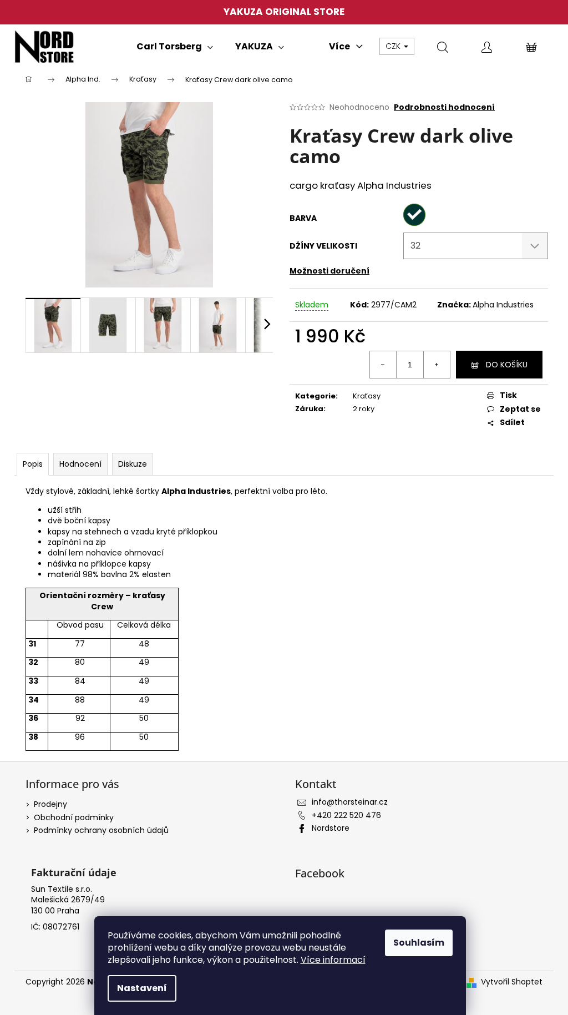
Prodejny (50, 804)
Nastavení (142, 988)
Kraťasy (367, 396)
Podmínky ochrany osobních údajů (101, 830)
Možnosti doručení (329, 270)
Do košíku (507, 364)
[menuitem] (174, 46)
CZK (394, 46)
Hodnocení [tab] (80, 463)
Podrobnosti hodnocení (444, 107)
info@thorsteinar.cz (350, 801)
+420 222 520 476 (346, 815)
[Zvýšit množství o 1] (436, 364)
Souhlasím (418, 942)
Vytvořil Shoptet (511, 982)
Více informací (333, 959)
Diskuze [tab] (132, 463)
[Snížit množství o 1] (383, 364)
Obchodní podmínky (74, 817)
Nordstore (330, 828)
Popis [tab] (33, 463)
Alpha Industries (503, 304)
